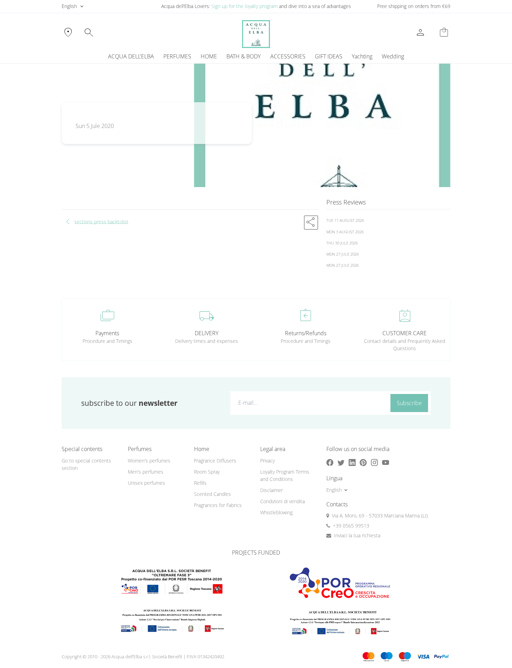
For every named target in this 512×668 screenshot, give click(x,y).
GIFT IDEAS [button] (328, 56)
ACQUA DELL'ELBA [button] (131, 56)
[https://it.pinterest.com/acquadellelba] (363, 462)
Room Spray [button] (207, 471)
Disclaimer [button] (271, 490)
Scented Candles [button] (212, 494)
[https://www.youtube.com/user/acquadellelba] (385, 462)
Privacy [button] (267, 460)
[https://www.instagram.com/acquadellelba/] (374, 462)
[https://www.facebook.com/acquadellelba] (329, 462)
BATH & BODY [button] (243, 56)
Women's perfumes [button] (149, 460)
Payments (107, 333)
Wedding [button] (393, 56)
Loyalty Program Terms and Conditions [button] (284, 475)
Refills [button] (200, 483)
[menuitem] (361, 56)
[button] (311, 223)
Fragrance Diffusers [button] (215, 460)
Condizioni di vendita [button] (282, 501)
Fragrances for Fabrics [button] (218, 505)
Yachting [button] (362, 56)
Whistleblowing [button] (276, 512)
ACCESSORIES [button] (287, 56)
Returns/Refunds (305, 333)
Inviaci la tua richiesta (357, 535)
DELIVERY (206, 333)
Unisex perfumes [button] (146, 483)
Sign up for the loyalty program (244, 6)
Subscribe (409, 403)
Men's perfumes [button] (145, 471)
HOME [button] (209, 56)
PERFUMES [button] (177, 56)
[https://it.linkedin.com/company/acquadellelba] (352, 462)
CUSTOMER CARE (404, 333)
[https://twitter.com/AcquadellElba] (341, 462)
